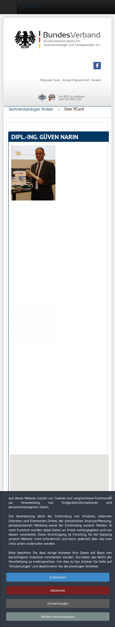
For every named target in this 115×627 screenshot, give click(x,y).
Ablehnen (57, 590)
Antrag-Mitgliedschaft (75, 80)
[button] (97, 65)
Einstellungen (57, 603)
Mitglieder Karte (50, 80)
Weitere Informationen (58, 616)
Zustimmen (57, 577)
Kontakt (96, 80)
